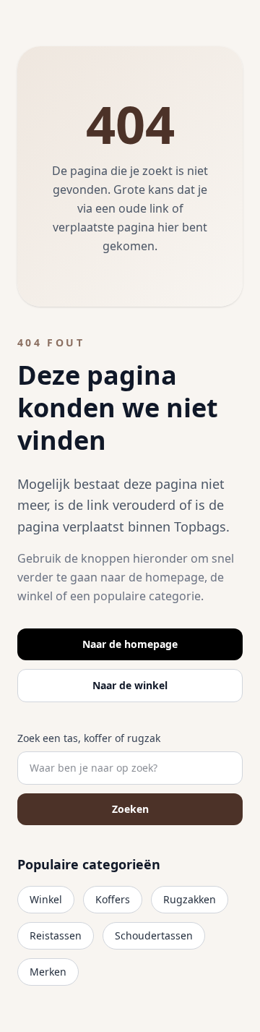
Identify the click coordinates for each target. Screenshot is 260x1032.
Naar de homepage (130, 644)
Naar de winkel (130, 685)
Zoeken (130, 809)
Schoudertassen (154, 935)
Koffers (112, 899)
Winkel (46, 899)
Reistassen (56, 935)
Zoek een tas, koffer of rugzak (88, 738)
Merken (48, 971)
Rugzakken (189, 899)
